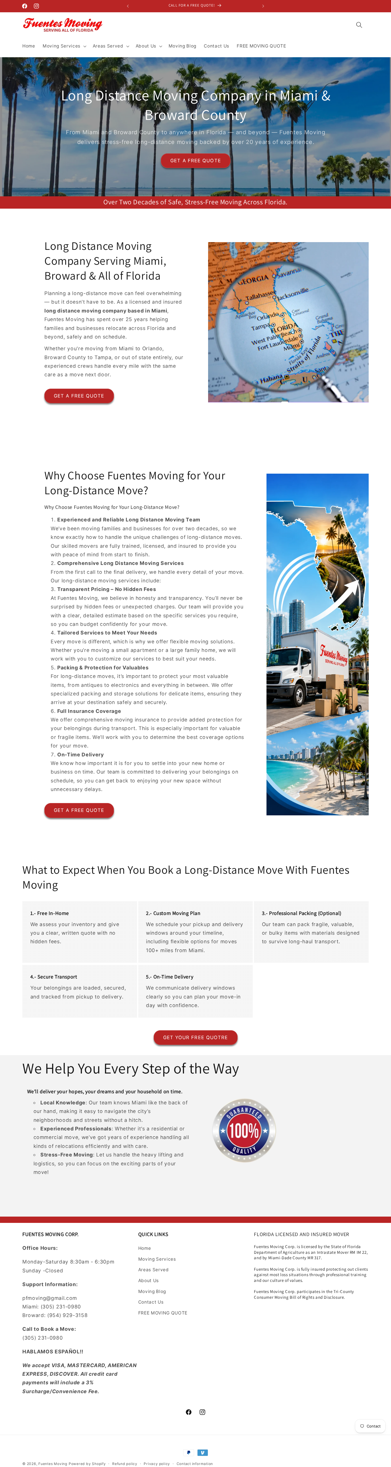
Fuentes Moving (52, 1464)
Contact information (195, 1464)
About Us (148, 1280)
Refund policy (124, 1464)
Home (144, 1248)
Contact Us (151, 1302)
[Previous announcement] (128, 6)
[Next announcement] (263, 6)
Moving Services (157, 1259)
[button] (64, 46)
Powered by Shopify (87, 1464)
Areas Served (153, 1269)
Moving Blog (152, 1291)
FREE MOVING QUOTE (162, 1313)
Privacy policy (157, 1464)
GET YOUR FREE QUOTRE (195, 1037)
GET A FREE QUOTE (195, 160)
